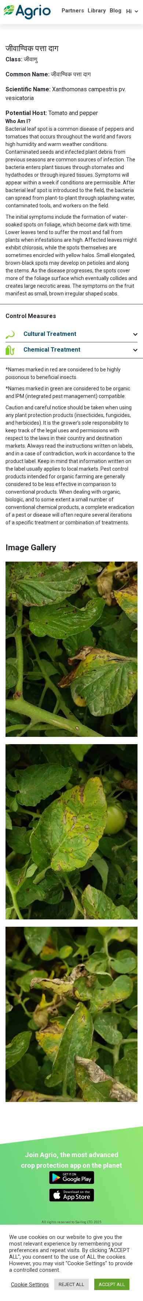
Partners (73, 10)
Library (97, 10)
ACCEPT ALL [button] (112, 1284)
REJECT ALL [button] (71, 1284)
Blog (115, 10)
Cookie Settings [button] (30, 1284)
